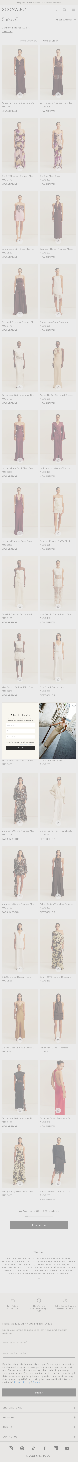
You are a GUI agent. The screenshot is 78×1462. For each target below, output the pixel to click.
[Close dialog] (74, 705)
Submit (20, 748)
